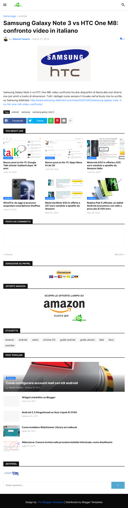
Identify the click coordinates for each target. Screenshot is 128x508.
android (23, 16)
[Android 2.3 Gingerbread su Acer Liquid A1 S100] (11, 416)
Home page (9, 16)
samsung (26, 112)
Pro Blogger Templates (51, 502)
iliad (102, 339)
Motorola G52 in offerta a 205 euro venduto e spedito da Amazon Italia (104, 165)
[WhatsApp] (51, 121)
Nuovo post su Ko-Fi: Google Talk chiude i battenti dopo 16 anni (19, 165)
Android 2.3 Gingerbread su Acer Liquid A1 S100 (49, 412)
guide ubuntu (87, 339)
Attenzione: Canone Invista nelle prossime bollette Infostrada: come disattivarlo (67, 442)
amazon (9, 339)
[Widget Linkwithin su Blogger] (11, 401)
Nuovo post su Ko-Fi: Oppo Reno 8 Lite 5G (63, 164)
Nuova (8, 254)
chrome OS (49, 339)
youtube (9, 345)
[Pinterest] (57, 121)
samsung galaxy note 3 (43, 112)
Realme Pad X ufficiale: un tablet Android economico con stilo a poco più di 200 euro (105, 205)
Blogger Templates (92, 502)
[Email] (64, 121)
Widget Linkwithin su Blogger (39, 397)
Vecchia (118, 254)
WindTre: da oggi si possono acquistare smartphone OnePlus (21, 204)
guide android (67, 339)
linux (111, 339)
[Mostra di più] (70, 121)
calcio (35, 339)
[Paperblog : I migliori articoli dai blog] (11, 475)
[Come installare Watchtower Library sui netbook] (11, 431)
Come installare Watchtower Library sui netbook (49, 427)
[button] (4, 5)
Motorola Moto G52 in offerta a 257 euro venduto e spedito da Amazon (62, 205)
